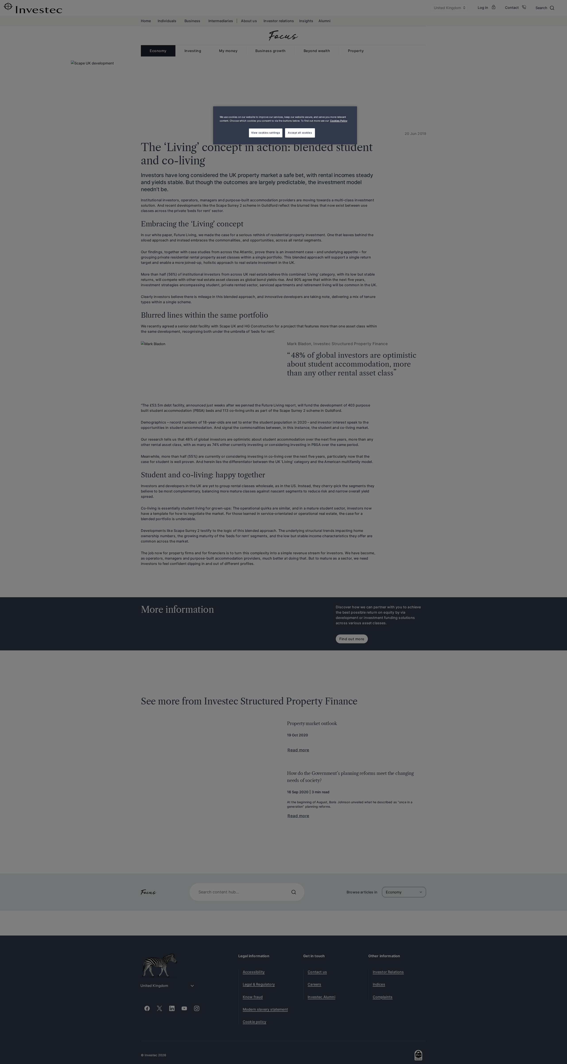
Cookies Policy (338, 120)
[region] (285, 125)
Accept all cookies (300, 132)
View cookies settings (265, 132)
